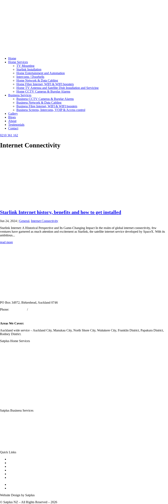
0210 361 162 (9, 135)
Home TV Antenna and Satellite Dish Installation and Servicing (57, 88)
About (12, 121)
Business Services (19, 95)
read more (6, 242)
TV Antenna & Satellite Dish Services (24, 396)
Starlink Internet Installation (18, 362)
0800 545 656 (38, 309)
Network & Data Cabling (16, 431)
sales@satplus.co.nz (13, 316)
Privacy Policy (17, 477)
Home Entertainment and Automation (40, 73)
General (24, 221)
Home (12, 58)
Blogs (12, 117)
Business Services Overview (18, 417)
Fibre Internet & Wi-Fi (14, 438)
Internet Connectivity (44, 221)
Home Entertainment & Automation (23, 368)
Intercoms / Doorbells (30, 77)
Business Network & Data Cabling (38, 102)
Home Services (18, 62)
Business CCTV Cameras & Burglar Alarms (45, 99)
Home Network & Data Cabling (37, 80)
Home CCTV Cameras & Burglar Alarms (43, 91)
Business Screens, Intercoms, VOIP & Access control (50, 110)
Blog (11, 470)
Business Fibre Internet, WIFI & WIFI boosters (46, 106)
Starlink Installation (28, 69)
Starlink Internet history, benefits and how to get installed (60, 212)
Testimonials (16, 124)
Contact (13, 128)
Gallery (13, 113)
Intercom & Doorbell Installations (21, 375)
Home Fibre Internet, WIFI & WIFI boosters (45, 84)
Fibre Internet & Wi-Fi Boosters (20, 389)
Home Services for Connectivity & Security (28, 348)
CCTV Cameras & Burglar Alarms (22, 403)
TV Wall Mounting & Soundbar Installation (28, 355)
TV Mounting (25, 65)
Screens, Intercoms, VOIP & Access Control (28, 445)
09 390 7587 (18, 309)
